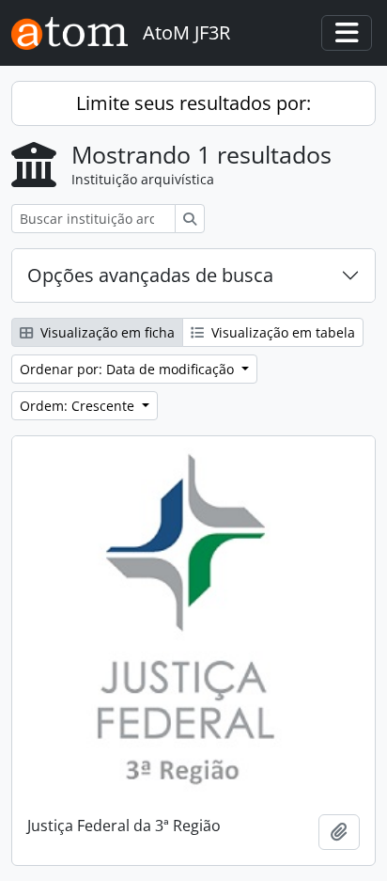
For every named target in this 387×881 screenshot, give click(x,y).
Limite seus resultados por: (193, 103)
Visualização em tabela (281, 332)
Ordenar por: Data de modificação (129, 369)
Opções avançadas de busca (150, 275)
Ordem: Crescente (79, 406)
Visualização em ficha (106, 332)
